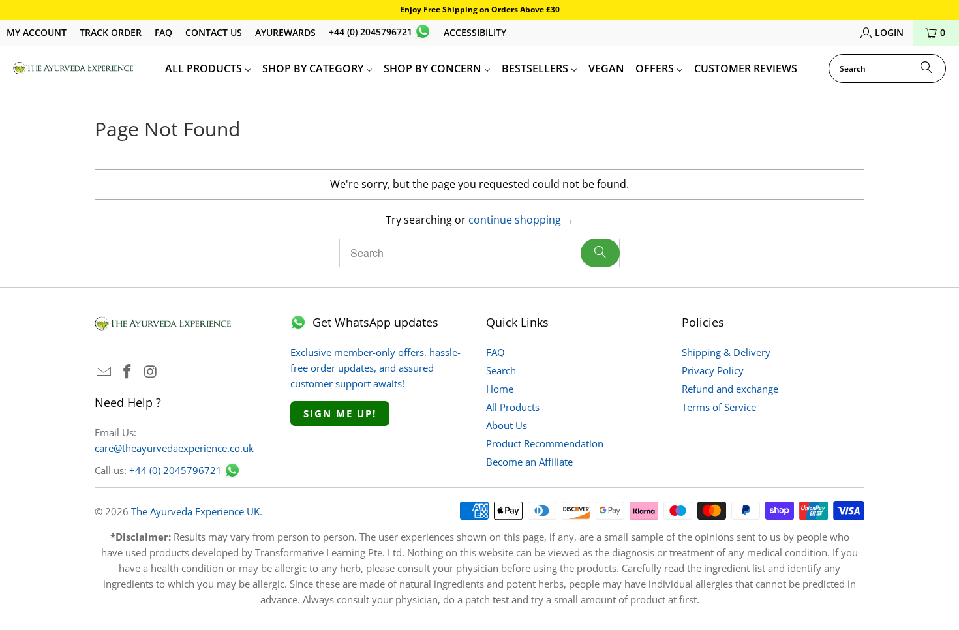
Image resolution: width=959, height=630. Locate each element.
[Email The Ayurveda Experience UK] (104, 372)
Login (889, 32)
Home (499, 388)
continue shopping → (521, 220)
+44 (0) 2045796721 (370, 31)
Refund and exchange (730, 388)
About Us (506, 425)
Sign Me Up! (339, 413)
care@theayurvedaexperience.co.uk (174, 448)
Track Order (111, 32)
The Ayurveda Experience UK (195, 511)
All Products (513, 406)
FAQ (163, 32)
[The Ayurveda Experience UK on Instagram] (150, 372)
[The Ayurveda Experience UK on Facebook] (128, 372)
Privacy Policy (713, 370)
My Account (37, 32)
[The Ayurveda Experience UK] (73, 68)
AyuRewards (285, 32)
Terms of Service (719, 406)
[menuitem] (208, 68)
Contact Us (213, 32)
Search (501, 370)
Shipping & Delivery (726, 352)
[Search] (926, 68)
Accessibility (475, 32)
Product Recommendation (544, 443)
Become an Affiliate (529, 461)
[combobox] (887, 68)
